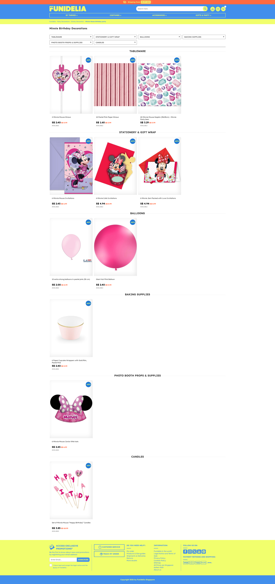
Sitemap (157, 563)
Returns (130, 558)
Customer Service (111, 547)
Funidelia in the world (163, 551)
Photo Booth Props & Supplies (66, 42)
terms (55, 568)
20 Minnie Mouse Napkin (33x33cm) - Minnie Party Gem (158, 118)
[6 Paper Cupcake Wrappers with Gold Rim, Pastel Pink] (71, 328)
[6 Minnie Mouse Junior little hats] (71, 409)
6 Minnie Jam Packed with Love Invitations (158, 198)
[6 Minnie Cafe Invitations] (115, 166)
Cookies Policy (160, 560)
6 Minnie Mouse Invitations (63, 198)
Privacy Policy (159, 558)
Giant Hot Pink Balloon (105, 279)
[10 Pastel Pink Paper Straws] (115, 85)
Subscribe (83, 560)
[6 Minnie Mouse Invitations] (71, 166)
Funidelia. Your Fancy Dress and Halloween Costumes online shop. (67, 8)
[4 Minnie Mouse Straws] (71, 85)
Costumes (114, 15)
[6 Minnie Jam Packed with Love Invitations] (159, 166)
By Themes (71, 15)
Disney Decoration (77, 21)
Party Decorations (63, 21)
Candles (100, 42)
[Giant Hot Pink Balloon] (115, 247)
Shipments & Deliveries (136, 556)
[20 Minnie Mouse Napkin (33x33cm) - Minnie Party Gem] (159, 85)
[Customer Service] (218, 9)
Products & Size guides (136, 553)
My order (130, 551)
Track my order (111, 554)
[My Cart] (223, 9)
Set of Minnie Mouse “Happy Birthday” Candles (71, 523)
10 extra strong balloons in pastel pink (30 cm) (71, 279)
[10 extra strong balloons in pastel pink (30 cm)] (71, 247)
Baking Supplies (192, 37)
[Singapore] (185, 551)
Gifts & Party (202, 15)
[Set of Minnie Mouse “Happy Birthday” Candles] (71, 490)
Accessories (158, 15)
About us (157, 570)
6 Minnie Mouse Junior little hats (65, 441)
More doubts (132, 560)
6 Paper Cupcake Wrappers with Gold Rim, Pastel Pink (69, 361)
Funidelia (52, 21)
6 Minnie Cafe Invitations (106, 198)
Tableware (56, 37)
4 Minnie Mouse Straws (61, 117)
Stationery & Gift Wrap (108, 37)
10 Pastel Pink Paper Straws (107, 117)
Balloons (145, 37)
